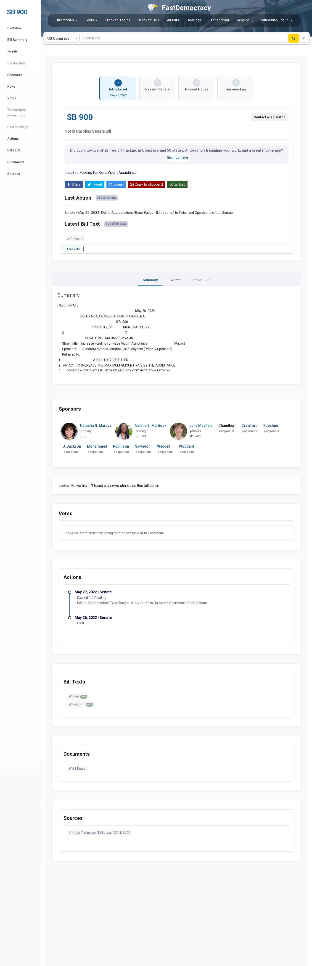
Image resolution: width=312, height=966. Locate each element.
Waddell (163, 446)
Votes (11, 98)
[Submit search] (293, 38)
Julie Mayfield (200, 425)
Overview (14, 28)
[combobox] (62, 38)
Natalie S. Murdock (150, 425)
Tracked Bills (148, 20)
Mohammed (97, 446)
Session (243, 20)
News (11, 86)
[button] (303, 38)
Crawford (249, 425)
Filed (79, 696)
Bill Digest (79, 768)
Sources (13, 174)
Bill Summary (17, 40)
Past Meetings (18, 127)
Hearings (194, 20)
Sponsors (14, 75)
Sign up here (177, 157)
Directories (65, 20)
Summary (150, 280)
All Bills (173, 20)
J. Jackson (72, 446)
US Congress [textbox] (58, 38)
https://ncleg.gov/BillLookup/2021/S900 (101, 832)
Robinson (121, 446)
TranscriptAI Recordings (16, 112)
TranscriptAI (219, 20)
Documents (15, 162)
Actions (13, 138)
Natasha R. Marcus (96, 425)
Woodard (186, 446)
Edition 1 (77, 239)
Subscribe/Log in (274, 20)
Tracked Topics (117, 20)
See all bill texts (116, 223)
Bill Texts (14, 150)
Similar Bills (16, 63)
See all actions (106, 197)
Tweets (12, 51)
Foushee (270, 425)
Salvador (142, 446)
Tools (89, 20)
